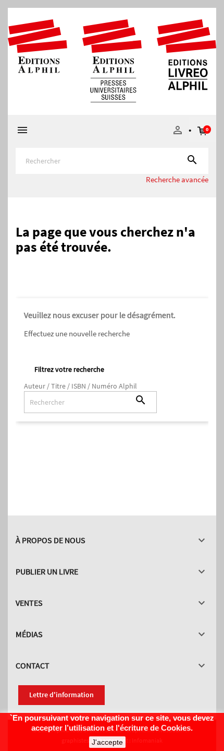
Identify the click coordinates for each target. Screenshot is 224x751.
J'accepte (107, 742)
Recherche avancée (177, 179)
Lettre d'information (61, 694)
